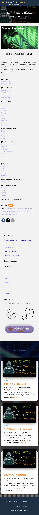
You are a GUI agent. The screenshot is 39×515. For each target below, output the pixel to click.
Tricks (6, 282)
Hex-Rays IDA (5, 82)
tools (33, 211)
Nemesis (3, 193)
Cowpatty (4, 176)
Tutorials (7, 286)
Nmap (3, 122)
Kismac (3, 168)
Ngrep (3, 118)
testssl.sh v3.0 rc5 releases (12, 255)
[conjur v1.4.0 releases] (19, 458)
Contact (25, 506)
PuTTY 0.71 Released (11, 244)
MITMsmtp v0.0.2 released (12, 248)
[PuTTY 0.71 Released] (19, 367)
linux (31, 208)
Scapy (3, 190)
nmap (17, 211)
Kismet (3, 106)
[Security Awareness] (13, 3)
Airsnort (3, 95)
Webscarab (4, 149)
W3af (3, 156)
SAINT (3, 138)
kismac (3, 108)
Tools (10, 205)
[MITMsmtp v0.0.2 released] (19, 413)
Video (6, 290)
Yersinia (3, 195)
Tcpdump (4, 110)
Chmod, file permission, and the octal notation (18, 240)
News (6, 275)
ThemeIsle (25, 510)
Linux (6, 271)
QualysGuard (5, 136)
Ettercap (3, 113)
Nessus (3, 131)
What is (7, 293)
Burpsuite (4, 154)
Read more (15, 397)
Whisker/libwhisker (7, 151)
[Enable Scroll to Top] (35, 511)
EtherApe (4, 120)
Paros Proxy (4, 147)
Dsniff (3, 115)
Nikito (3, 144)
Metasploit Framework (7, 182)
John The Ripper (6, 90)
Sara (2, 133)
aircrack (7, 208)
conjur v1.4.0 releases (11, 251)
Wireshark (4, 103)
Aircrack (3, 92)
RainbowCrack (5, 97)
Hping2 (3, 188)
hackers (18, 208)
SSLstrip (3, 125)
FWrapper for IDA (6, 84)
